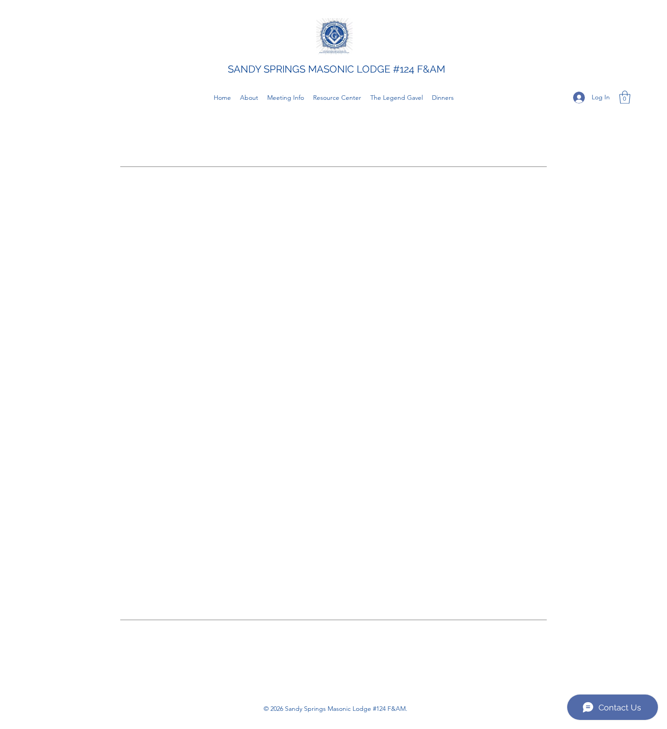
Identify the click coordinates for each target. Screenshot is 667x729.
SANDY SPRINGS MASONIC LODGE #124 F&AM (336, 69)
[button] (624, 97)
